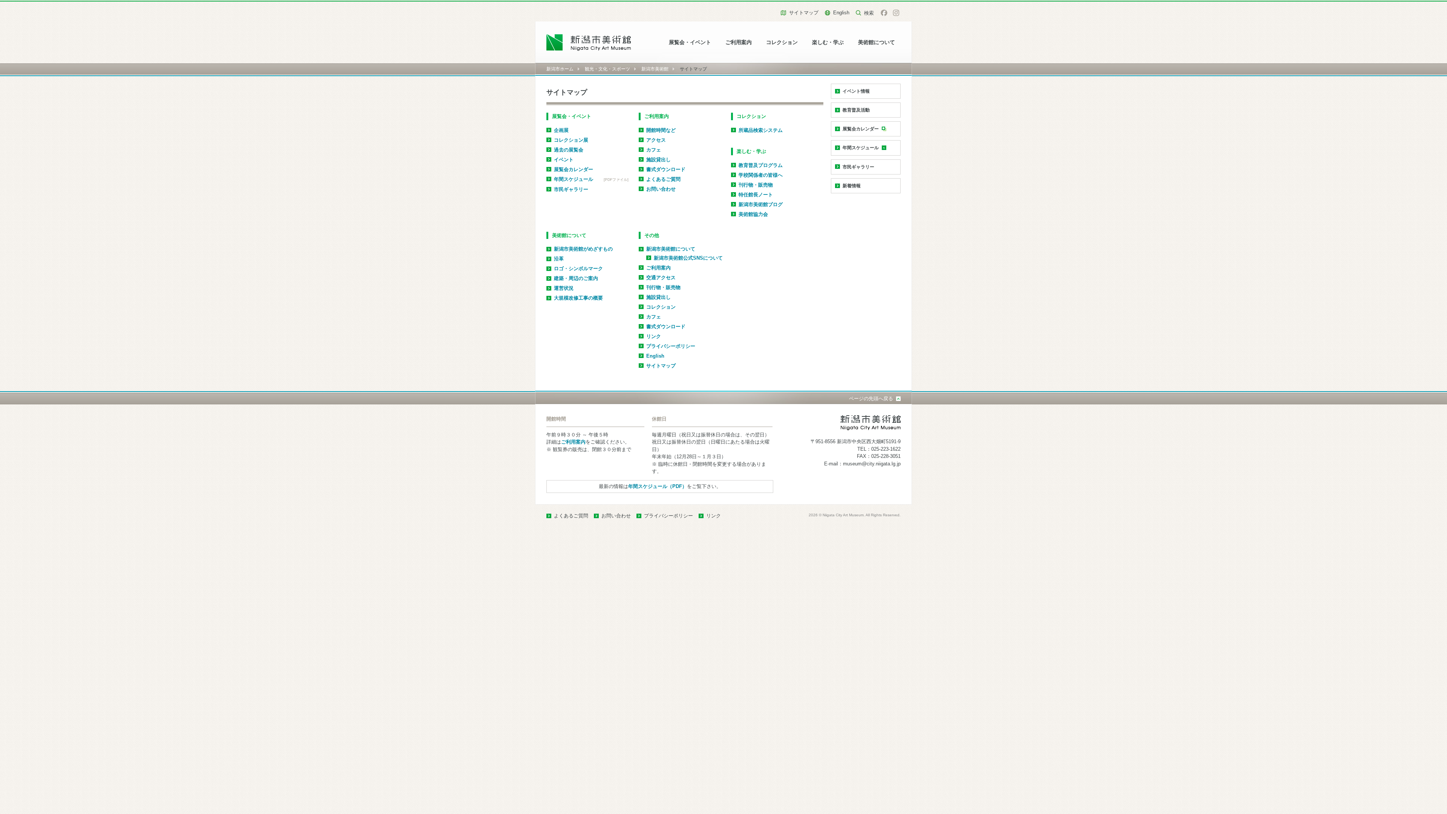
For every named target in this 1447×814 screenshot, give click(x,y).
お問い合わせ (661, 189)
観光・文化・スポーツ (607, 69)
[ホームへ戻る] (588, 42)
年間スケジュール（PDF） (657, 486)
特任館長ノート (756, 194)
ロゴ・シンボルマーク (578, 268)
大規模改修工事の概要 (578, 298)
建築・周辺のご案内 (576, 278)
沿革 (559, 259)
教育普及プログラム (761, 165)
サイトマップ (803, 12)
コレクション (782, 42)
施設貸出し (658, 159)
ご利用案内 (738, 42)
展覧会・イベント (690, 42)
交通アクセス (661, 277)
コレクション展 (571, 140)
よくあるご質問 (663, 179)
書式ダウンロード (665, 169)
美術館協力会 (753, 214)
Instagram (896, 12)
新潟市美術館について (670, 249)
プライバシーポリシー (670, 346)
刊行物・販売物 (756, 185)
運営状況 (564, 288)
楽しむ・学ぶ (828, 42)
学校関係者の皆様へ (761, 175)
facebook (884, 12)
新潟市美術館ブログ (761, 204)
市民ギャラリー (571, 189)
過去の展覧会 (568, 150)
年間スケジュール (573, 179)
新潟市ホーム (560, 69)
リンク (653, 336)
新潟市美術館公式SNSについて (688, 258)
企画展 (561, 130)
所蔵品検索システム (761, 130)
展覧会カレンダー (573, 169)
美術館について (876, 42)
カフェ (653, 150)
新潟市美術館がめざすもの (583, 249)
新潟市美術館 (654, 69)
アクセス (656, 140)
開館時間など (661, 130)
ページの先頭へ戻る (871, 398)
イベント (564, 159)
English (841, 12)
